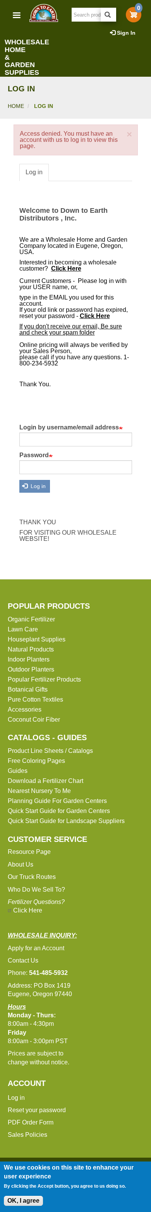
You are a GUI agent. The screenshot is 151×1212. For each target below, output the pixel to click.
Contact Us (23, 960)
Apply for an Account (36, 948)
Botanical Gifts (28, 689)
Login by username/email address (69, 427)
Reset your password (37, 1110)
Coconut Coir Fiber (34, 719)
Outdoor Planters (31, 669)
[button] (129, 134)
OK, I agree (23, 1200)
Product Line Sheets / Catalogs (50, 750)
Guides (17, 771)
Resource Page (29, 851)
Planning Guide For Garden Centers (57, 801)
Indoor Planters (29, 659)
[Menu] (16, 16)
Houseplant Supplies (36, 639)
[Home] (43, 13)
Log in (34, 172)
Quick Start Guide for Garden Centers (59, 811)
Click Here (27, 910)
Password (34, 455)
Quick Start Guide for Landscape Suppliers (66, 821)
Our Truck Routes (32, 877)
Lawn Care (23, 629)
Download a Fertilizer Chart (45, 781)
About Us (20, 864)
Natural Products (31, 649)
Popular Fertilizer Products (44, 679)
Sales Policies (27, 1134)
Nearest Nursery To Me (39, 791)
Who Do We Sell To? (36, 889)
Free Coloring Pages (36, 761)
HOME (16, 106)
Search (108, 15)
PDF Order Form (30, 1122)
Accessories (24, 709)
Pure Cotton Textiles (35, 699)
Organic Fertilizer (31, 619)
